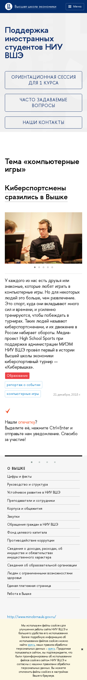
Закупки (13, 516)
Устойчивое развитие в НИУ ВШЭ (33, 492)
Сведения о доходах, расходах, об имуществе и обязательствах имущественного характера (34, 552)
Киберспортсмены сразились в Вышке (36, 192)
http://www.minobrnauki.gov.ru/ (31, 616)
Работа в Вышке (19, 593)
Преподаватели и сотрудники (31, 500)
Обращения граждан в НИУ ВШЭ (32, 524)
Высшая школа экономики (35, 6)
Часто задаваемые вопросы (43, 102)
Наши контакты (43, 122)
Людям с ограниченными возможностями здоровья (39, 575)
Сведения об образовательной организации (42, 565)
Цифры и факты (19, 476)
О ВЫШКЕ (16, 468)
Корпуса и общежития (24, 508)
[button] (9, 238)
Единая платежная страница (29, 585)
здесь (31, 645)
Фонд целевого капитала (27, 532)
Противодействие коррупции (30, 540)
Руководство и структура (27, 484)
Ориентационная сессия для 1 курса (43, 80)
